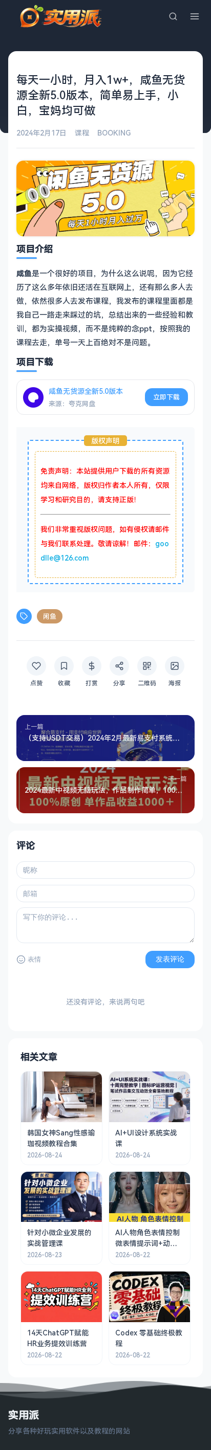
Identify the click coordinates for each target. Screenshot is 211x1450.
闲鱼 (49, 616)
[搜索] (173, 16)
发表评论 (170, 959)
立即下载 (166, 396)
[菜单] (194, 16)
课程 (82, 133)
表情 (34, 959)
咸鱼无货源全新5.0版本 (86, 391)
